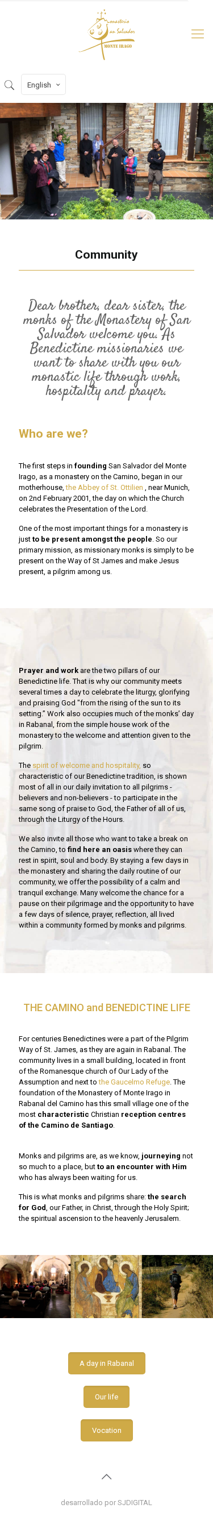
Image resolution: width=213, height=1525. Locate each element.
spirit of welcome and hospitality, (86, 765)
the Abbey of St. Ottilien (105, 487)
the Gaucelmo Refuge (134, 1082)
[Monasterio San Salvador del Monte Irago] (106, 34)
